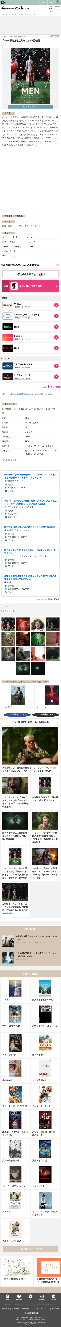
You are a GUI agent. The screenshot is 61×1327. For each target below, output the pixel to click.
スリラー (8, 611)
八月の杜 (6, 1212)
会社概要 (55, 1309)
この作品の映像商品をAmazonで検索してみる (29, 394)
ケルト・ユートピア (11, 1241)
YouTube (53, 1299)
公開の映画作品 (13, 36)
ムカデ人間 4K (39, 1080)
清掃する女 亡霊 (39, 1160)
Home (7, 1299)
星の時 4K (7, 1080)
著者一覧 (5, 1309)
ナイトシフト (38, 1186)
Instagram (42, 1299)
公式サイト (11, 460)
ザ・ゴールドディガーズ (13, 1186)
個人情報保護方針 (32, 1313)
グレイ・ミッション (41, 1106)
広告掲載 (25, 1309)
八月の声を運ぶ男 (10, 1160)
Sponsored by (41, 599)
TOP (30, 1290)
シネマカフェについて (40, 1309)
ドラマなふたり (9, 1054)
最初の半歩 (37, 1054)
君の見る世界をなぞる (42, 1000)
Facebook (19, 1299)
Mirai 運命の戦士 (11, 1026)
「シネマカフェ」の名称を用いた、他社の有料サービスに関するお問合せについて (30, 1304)
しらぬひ (6, 1000)
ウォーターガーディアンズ (14, 1106)
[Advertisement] (30, 180)
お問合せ (15, 1309)
